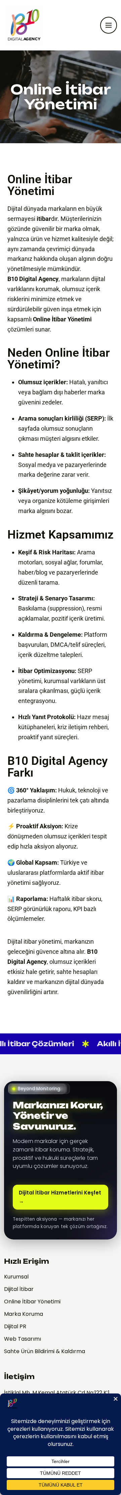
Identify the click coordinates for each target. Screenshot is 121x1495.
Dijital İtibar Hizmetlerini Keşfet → (60, 1197)
